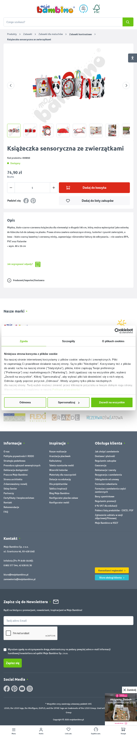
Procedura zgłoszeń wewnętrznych (22, 465)
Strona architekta (13, 479)
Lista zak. (68, 734)
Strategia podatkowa (14, 460)
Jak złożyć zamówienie (107, 451)
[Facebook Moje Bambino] (7, 689)
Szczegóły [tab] (68, 341)
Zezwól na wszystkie (112, 402)
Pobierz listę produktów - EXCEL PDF (114, 510)
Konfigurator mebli (59, 502)
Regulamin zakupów (105, 460)
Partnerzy (9, 493)
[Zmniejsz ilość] (11, 187)
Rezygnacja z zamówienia (108, 474)
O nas (6, 451)
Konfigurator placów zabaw (63, 497)
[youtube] (22, 689)
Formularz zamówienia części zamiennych (110, 490)
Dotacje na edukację (60, 479)
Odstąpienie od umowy (107, 479)
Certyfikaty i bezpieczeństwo (19, 497)
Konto (41, 734)
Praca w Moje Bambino (15, 474)
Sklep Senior (10, 488)
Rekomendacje (11, 507)
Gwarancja (100, 465)
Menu (14, 734)
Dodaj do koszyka (94, 188)
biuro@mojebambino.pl (16, 574)
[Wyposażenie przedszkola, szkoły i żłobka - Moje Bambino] (55, 8)
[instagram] (30, 689)
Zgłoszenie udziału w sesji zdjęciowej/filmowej (109, 517)
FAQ (6, 511)
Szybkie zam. (96, 734)
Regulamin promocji (105, 501)
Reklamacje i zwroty (105, 470)
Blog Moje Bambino (59, 493)
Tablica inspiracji (58, 488)
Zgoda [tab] (24, 341)
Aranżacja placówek (59, 456)
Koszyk (123, 734)
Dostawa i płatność (105, 456)
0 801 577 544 (11, 565)
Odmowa (25, 402)
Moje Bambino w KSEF (106, 522)
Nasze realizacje (58, 451)
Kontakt (8, 502)
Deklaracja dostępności (16, 470)
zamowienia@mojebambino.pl (19, 579)
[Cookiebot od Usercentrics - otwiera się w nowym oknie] (117, 331)
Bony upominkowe (104, 496)
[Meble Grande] (66, 417)
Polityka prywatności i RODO (19, 456)
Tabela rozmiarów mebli (61, 465)
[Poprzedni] (10, 85)
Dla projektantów (58, 484)
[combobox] (68, 21)
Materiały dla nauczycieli (62, 474)
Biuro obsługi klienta (110, 577)
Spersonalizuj (66, 402)
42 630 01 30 (25, 565)
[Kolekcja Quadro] (14, 417)
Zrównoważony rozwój (15, 484)
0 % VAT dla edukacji (106, 505)
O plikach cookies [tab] (113, 341)
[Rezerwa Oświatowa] (104, 417)
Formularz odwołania (106, 484)
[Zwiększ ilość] (54, 187)
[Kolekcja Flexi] (37, 417)
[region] (68, 92)
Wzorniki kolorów (58, 470)
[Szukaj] (128, 21)
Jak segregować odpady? (20, 264)
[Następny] (126, 85)
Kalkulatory (55, 460)
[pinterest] (14, 689)
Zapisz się (12, 663)
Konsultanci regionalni (110, 570)
